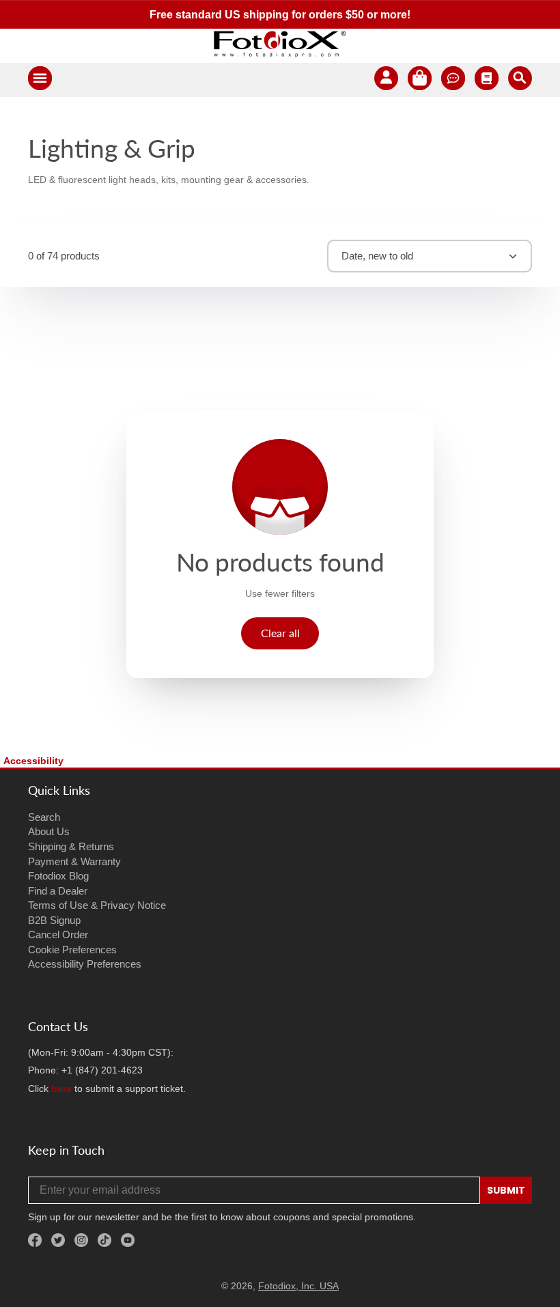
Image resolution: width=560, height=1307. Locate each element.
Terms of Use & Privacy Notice (97, 905)
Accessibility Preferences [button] (84, 964)
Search (44, 817)
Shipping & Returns (71, 846)
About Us (49, 831)
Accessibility (33, 760)
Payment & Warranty (74, 861)
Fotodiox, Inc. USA (298, 1285)
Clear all (280, 632)
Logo (280, 44)
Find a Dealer (57, 891)
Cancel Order (58, 934)
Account (386, 80)
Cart (420, 80)
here (61, 1088)
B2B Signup (54, 920)
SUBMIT (506, 1190)
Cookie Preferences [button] (72, 949)
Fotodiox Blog (58, 876)
